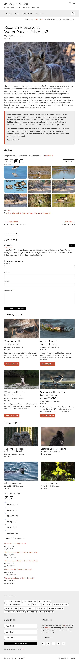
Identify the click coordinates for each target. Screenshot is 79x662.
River (42, 608)
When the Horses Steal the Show (14, 394)
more (67, 161)
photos (47, 627)
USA (49, 213)
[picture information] (6, 161)
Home (8, 13)
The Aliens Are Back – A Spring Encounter (19, 578)
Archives (25, 13)
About (38, 13)
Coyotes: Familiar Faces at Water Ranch (18, 569)
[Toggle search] (73, 13)
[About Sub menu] (42, 13)
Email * (7, 272)
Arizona (14, 213)
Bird (21, 213)
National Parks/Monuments (19, 605)
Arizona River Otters (13, 483)
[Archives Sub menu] (31, 13)
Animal (8, 213)
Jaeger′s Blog (18, 4)
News (41, 19)
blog (63, 625)
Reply (72, 245)
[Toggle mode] (72, 3)
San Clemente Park (49, 483)
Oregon (33, 612)
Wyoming (12, 608)
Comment (9, 290)
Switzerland (57, 608)
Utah (48, 605)
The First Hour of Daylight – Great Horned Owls (21, 552)
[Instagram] (6, 498)
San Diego (30, 601)
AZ (18, 213)
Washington (47, 612)
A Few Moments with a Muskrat (49, 343)
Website (7, 281)
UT (37, 605)
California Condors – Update (53, 449)
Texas (11, 612)
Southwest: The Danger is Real (13, 343)
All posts (13, 233)
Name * (7, 263)
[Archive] (11, 498)
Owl (21, 612)
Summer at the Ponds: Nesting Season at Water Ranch (52, 395)
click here (48, 156)
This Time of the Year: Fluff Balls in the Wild (13, 450)
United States (43, 213)
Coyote (25, 213)
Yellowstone (28, 608)
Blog (17, 13)
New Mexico (61, 605)
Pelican (36, 213)
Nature (30, 213)
